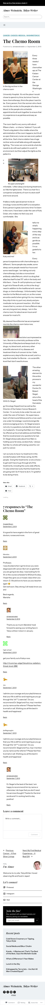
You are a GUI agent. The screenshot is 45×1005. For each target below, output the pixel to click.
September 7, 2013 (9, 688)
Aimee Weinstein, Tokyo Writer (20, 10)
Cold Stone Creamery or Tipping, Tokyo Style (20, 940)
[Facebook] (11, 992)
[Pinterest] (4, 992)
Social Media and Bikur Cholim (19, 946)
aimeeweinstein (12, 616)
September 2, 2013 (10, 527)
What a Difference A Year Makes (20, 959)
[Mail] (14, 992)
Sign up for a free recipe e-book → (15, 3)
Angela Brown (8, 524)
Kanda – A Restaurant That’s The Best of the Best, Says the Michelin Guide (22, 952)
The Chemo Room (21, 41)
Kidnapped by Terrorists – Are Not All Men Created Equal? (21, 970)
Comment (34, 834)
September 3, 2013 (9, 557)
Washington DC (33, 35)
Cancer (6, 35)
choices (14, 35)
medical (22, 35)
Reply (5, 541)
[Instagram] (7, 992)
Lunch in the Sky (13, 964)
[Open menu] (4, 25)
